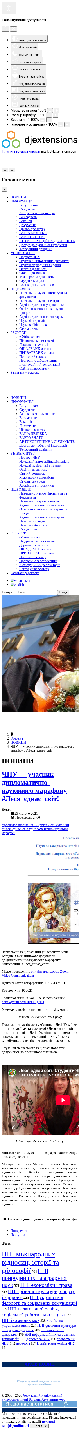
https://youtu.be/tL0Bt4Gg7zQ (23, 1002)
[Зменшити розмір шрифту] (49, 115)
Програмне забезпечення (38, 360)
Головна (17, 738)
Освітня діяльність (33, 269)
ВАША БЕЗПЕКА (33, 233)
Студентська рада (32, 281)
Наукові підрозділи (33, 321)
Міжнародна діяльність (36, 277)
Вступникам (28, 205)
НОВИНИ (18, 197)
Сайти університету (34, 368)
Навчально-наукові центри (39, 301)
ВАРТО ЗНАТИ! (32, 237)
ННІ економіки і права (46, 1285)
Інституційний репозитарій (39, 364)
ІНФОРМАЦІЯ (22, 201)
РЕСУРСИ (19, 332)
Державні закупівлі (33, 344)
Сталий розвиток (32, 273)
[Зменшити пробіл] (60, 124)
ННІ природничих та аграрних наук (34, 1278)
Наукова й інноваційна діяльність (44, 261)
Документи (27, 225)
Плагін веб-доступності (21, 151)
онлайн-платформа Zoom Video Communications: (35, 973)
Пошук (63, 592)
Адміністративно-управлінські (42, 305)
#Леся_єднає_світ (15, 829)
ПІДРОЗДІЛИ (21, 289)
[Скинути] (5, 29)
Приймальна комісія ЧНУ (56, 1343)
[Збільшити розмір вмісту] (56, 110)
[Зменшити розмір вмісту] (50, 110)
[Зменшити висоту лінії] (42, 120)
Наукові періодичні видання (40, 265)
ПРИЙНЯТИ (39, 1426)
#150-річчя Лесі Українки (50, 825)
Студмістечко (29, 328)
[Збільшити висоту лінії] (49, 120)
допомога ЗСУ (38, 1339)
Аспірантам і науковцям (37, 213)
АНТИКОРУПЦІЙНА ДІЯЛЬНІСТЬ (47, 241)
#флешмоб (10, 825)
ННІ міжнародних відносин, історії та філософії (30, 1262)
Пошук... (8, 592)
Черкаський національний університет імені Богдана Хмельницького (33, 1397)
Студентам (27, 209)
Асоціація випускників (36, 285)
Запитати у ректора (25, 372)
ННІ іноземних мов (21, 1320)
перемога (23, 1343)
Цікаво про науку (32, 229)
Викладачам (28, 217)
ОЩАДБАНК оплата (35, 348)
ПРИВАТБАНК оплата (36, 352)
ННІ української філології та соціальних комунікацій (39, 1300)
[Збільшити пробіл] (67, 124)
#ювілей (24, 825)
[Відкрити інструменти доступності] (9, 8)
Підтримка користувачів (37, 340)
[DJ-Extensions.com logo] (39, 147)
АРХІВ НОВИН (40, 1364)
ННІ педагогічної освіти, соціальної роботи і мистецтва (33, 1311)
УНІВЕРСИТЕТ (23, 253)
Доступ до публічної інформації (43, 245)
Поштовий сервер (32, 356)
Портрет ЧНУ (29, 257)
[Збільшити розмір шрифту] (55, 115)
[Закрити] (13, 29)
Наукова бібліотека (33, 325)
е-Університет (29, 336)
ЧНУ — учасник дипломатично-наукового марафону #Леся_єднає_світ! (34, 786)
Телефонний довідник (35, 249)
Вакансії (25, 221)
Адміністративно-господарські (42, 317)
